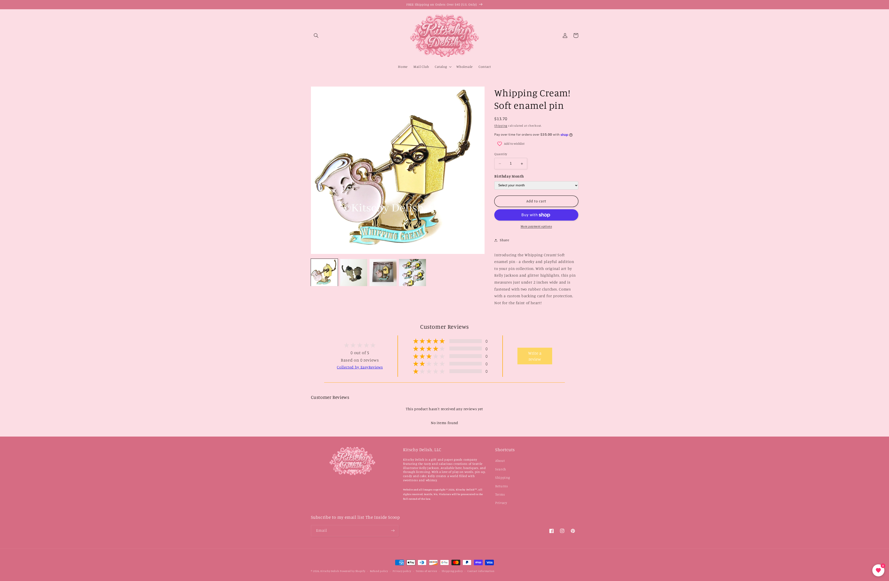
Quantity (500, 154)
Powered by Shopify (352, 571)
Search (500, 469)
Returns (501, 486)
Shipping (500, 125)
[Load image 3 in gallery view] (382, 272)
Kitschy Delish (329, 571)
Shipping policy (452, 571)
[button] (316, 35)
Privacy (501, 503)
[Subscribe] (392, 530)
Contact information (481, 571)
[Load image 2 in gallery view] (353, 272)
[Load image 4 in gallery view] (412, 272)
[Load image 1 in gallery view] (324, 272)
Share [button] (504, 240)
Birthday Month (509, 176)
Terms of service (426, 571)
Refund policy (379, 571)
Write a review (535, 356)
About (500, 460)
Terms (500, 494)
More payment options (536, 226)
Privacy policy (402, 571)
